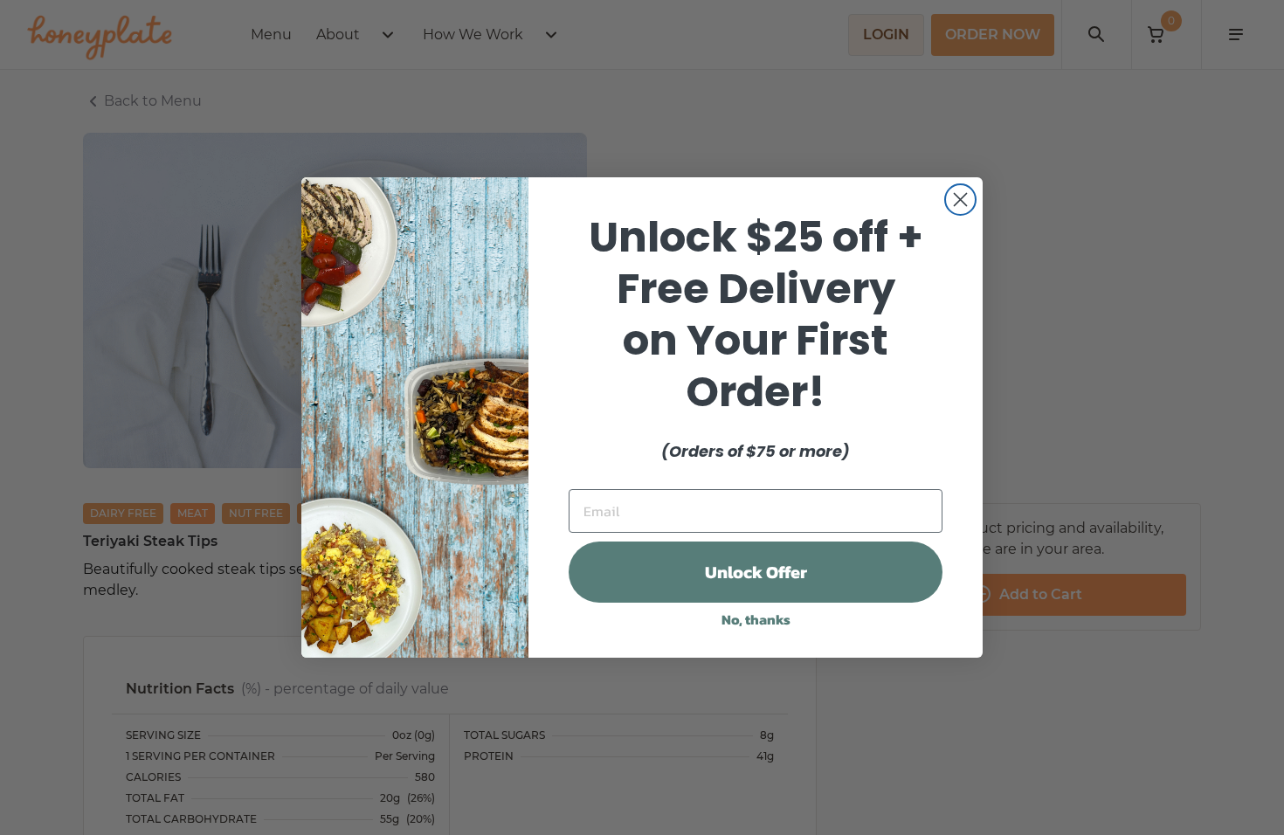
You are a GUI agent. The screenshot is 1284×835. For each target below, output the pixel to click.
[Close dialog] (960, 199)
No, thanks (755, 619)
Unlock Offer (756, 572)
